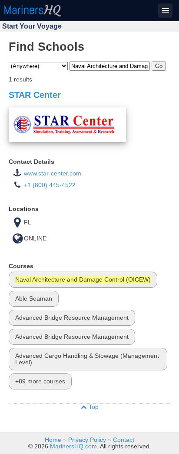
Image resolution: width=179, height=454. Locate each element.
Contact (123, 440)
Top (93, 407)
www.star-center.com (52, 173)
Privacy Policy (87, 440)
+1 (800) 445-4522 (50, 185)
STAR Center (35, 95)
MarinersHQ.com (73, 446)
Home (53, 440)
